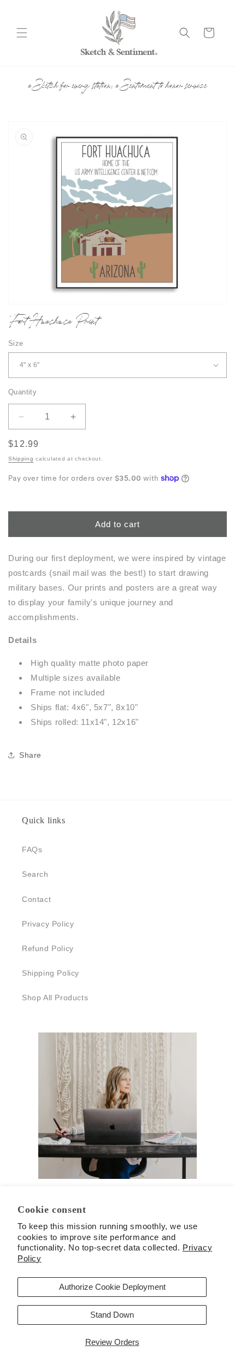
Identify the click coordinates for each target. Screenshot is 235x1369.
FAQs (32, 849)
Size (16, 343)
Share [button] (30, 755)
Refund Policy (48, 948)
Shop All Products (55, 997)
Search (35, 874)
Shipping (21, 459)
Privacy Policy (48, 923)
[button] (22, 33)
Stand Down (112, 1314)
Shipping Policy (50, 973)
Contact (36, 899)
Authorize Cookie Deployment (112, 1286)
